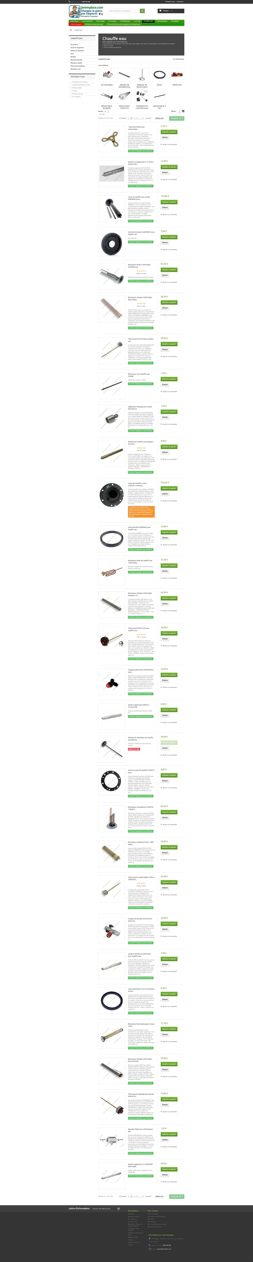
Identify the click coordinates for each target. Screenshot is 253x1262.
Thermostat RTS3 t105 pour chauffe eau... (138, 629)
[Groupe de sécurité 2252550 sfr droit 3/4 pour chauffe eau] (111, 930)
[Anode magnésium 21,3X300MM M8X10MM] (111, 1176)
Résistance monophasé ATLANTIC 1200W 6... (140, 808)
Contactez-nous (170, 1)
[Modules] (177, 75)
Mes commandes (153, 1214)
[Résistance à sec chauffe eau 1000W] (111, 385)
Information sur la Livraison (80, 82)
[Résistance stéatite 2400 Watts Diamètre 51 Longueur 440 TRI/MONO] (111, 604)
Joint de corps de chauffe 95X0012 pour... (141, 771)
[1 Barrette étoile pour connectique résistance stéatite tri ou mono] (111, 138)
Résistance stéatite (76, 63)
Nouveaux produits (134, 1216)
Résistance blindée (76, 60)
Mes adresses (152, 1221)
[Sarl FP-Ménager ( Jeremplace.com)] (87, 11)
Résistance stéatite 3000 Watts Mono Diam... (140, 298)
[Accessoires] (107, 75)
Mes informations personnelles (157, 1224)
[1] (137, 271)
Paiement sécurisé (77, 93)
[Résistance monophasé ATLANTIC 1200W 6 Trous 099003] (111, 818)
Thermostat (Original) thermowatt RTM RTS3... (141, 1095)
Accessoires (74, 44)
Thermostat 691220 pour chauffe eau (140, 340)
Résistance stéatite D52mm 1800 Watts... (141, 843)
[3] (141, 271)
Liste (183, 112)
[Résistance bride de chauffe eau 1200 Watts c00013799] (111, 572)
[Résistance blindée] (107, 96)
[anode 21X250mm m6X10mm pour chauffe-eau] (111, 965)
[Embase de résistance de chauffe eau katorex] (111, 749)
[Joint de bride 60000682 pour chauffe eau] (111, 539)
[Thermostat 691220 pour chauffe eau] (111, 350)
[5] (145, 271)
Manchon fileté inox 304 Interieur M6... (140, 1130)
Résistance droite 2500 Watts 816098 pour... (139, 266)
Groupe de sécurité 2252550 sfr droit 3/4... (140, 920)
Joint (72, 54)
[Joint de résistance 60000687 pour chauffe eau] (111, 243)
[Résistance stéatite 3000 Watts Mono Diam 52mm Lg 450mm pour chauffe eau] (111, 309)
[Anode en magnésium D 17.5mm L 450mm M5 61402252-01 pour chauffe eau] (111, 173)
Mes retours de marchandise (156, 1216)
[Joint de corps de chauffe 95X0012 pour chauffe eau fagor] (111, 782)
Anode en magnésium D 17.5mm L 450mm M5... (141, 163)
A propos (74, 91)
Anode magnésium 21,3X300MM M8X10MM (140, 1165)
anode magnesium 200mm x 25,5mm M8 (139, 706)
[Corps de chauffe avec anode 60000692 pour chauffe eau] (111, 208)
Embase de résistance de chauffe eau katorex (140, 739)
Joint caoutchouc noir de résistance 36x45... (141, 990)
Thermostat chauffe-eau (78, 66)
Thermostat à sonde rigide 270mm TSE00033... (141, 878)
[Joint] (159, 75)
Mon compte (153, 1211)
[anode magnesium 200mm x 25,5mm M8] (111, 716)
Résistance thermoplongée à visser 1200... (141, 1025)
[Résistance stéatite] (124, 96)
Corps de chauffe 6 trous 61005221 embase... (137, 484)
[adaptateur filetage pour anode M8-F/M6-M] (111, 418)
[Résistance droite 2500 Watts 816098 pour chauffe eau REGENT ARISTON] (111, 276)
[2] (139, 271)
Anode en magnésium (77, 47)
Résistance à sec (76, 69)
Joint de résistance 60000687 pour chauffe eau (141, 233)
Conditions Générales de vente (81, 85)
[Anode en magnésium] (124, 75)
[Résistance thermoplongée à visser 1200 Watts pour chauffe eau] (111, 1035)
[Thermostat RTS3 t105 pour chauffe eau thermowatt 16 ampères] (111, 640)
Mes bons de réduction (155, 1227)
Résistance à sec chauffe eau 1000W (139, 375)
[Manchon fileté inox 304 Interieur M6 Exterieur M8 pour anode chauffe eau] (111, 1141)
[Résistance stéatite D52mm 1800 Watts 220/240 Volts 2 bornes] (111, 853)
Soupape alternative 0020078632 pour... (141, 671)
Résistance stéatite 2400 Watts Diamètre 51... (140, 594)
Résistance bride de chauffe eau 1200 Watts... (140, 562)
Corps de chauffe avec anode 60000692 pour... (139, 198)
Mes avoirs (151, 1219)
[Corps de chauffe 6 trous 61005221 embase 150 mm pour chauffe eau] (111, 495)
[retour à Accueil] (71, 30)
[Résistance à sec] (159, 96)
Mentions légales (77, 88)
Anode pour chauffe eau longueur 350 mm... (140, 443)
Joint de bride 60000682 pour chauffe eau (139, 528)
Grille (179, 112)
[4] (143, 271)
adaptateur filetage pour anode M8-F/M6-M (140, 408)
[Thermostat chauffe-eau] (142, 96)
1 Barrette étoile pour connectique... (136, 128)
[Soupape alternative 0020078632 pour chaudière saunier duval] (111, 681)
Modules (73, 57)
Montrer (100, 111)
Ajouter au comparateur (170, 144)
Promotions (131, 1214)
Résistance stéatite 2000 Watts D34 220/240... (140, 1060)
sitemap (130, 1245)
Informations (78, 76)
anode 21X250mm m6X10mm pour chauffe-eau (139, 955)
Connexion (180, 1)
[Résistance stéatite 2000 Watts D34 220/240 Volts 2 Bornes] (111, 1070)
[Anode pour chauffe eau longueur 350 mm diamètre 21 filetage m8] (111, 453)
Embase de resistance (77, 50)
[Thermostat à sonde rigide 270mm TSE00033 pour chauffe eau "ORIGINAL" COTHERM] (111, 889)
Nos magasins (76, 96)
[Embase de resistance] (142, 75)
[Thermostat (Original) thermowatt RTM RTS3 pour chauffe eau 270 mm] (111, 1105)
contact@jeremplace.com (164, 1249)
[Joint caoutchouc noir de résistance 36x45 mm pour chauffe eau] (111, 1000)
